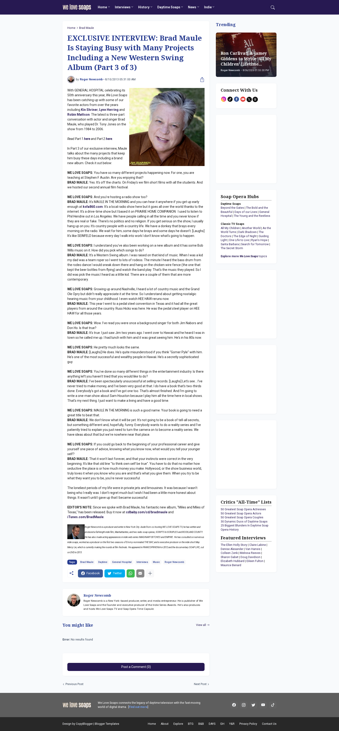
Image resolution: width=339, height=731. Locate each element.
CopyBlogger (84, 723)
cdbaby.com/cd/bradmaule (146, 512)
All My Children (230, 228)
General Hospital (122, 562)
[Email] (140, 573)
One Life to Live (239, 240)
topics (244, 256)
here (87, 139)
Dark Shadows (247, 232)
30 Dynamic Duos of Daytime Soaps (244, 521)
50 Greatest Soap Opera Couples (242, 517)
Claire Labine (257, 545)
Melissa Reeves (250, 553)
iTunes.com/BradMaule (85, 517)
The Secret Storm (232, 248)
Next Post (200, 684)
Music (156, 562)
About (165, 723)
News (192, 7)
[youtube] (263, 705)
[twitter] (253, 705)
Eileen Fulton (255, 561)
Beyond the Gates (232, 207)
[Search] (273, 7)
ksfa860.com (93, 206)
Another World (251, 228)
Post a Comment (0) (136, 667)
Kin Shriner (89, 110)
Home (102, 7)
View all (201, 625)
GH (222, 723)
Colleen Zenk (229, 553)
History (143, 7)
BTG (190, 723)
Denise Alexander (232, 549)
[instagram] (243, 705)
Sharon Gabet (229, 557)
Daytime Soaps (168, 7)
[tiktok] (273, 705)
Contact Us (269, 723)
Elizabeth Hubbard (232, 561)
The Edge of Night (245, 236)
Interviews (123, 7)
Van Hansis (252, 549)
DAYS (212, 723)
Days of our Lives (246, 212)
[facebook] (234, 705)
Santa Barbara (230, 244)
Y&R (232, 723)
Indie (208, 7)
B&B (201, 723)
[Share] (201, 79)
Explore (178, 723)
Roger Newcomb (174, 562)
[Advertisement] (249, 148)
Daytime (102, 562)
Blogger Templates (107, 723)
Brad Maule (86, 28)
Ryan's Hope (259, 240)
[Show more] (150, 573)
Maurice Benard (231, 565)
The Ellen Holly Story (234, 545)
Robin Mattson (78, 114)
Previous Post (74, 684)
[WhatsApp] (131, 573)
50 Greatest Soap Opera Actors (241, 513)
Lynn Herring (109, 110)
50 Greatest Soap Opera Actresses (243, 509)
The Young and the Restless (252, 215)
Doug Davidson (250, 557)
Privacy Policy (248, 723)
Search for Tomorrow (255, 244)
